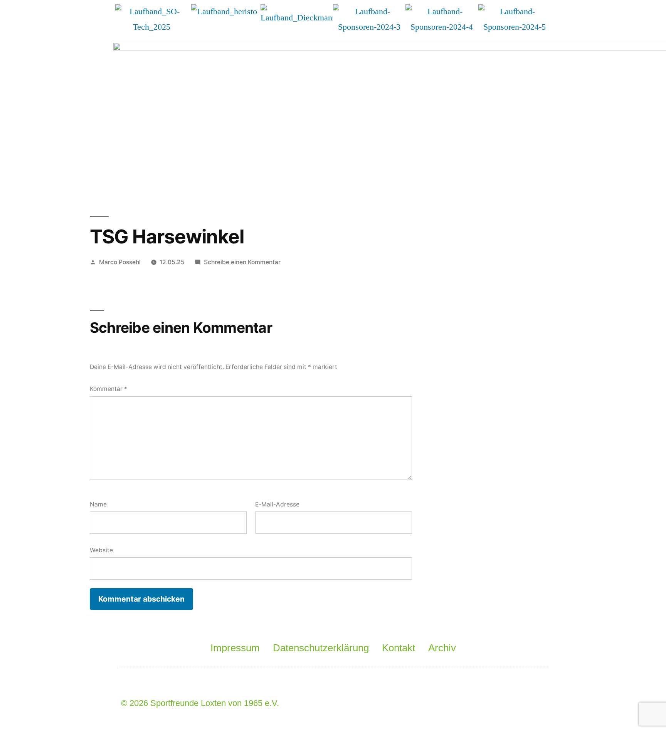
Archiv (442, 647)
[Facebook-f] (463, 703)
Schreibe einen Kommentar (242, 262)
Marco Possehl (120, 262)
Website (101, 550)
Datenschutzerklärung (321, 647)
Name (98, 504)
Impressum (235, 647)
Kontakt (398, 647)
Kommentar (108, 388)
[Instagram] (525, 703)
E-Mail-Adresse (277, 504)
